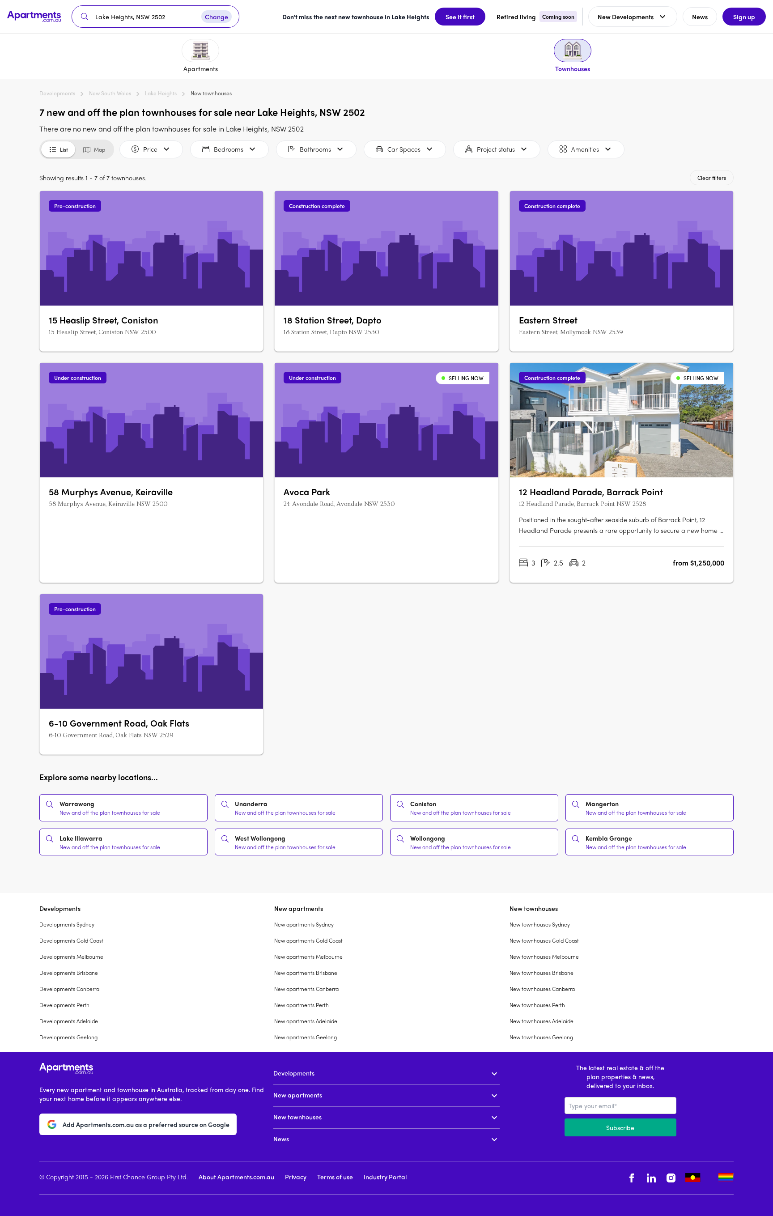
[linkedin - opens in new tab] (651, 1177)
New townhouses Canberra (542, 989)
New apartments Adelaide (305, 1021)
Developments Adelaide (68, 1021)
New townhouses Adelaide (541, 1021)
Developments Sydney (66, 924)
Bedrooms (228, 149)
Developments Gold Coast (71, 940)
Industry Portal (385, 1176)
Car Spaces (403, 149)
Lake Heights (161, 93)
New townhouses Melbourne (544, 956)
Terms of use (335, 1176)
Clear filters (711, 178)
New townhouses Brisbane (541, 973)
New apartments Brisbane (305, 973)
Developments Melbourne (71, 956)
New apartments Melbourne (308, 956)
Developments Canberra (69, 989)
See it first (460, 16)
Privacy (295, 1176)
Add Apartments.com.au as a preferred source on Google (146, 1124)
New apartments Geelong (305, 1037)
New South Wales (110, 93)
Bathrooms (315, 149)
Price (150, 149)
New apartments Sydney (304, 924)
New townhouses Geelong (541, 1037)
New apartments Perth (301, 1005)
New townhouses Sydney (540, 924)
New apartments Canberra (306, 989)
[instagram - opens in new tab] (671, 1177)
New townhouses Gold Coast (544, 940)
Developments (57, 93)
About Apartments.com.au (236, 1176)
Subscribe (620, 1127)
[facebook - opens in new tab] (631, 1177)
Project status (496, 149)
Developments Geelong (68, 1037)
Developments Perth (64, 1005)
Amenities (585, 149)
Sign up (744, 16)
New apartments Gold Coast (308, 940)
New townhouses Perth (537, 1005)
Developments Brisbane (68, 973)
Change (216, 16)
